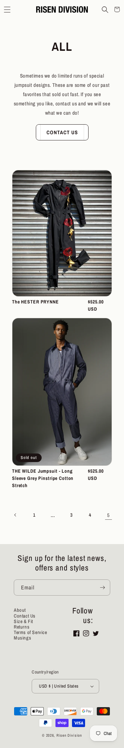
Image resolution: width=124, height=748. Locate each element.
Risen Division (69, 735)
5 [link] (108, 515)
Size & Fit (23, 621)
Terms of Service (30, 632)
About (20, 610)
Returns (21, 627)
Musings (22, 638)
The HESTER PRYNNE (35, 302)
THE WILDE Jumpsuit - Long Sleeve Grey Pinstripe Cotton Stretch (42, 478)
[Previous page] (15, 514)
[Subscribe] (102, 587)
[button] (7, 9)
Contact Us (62, 132)
